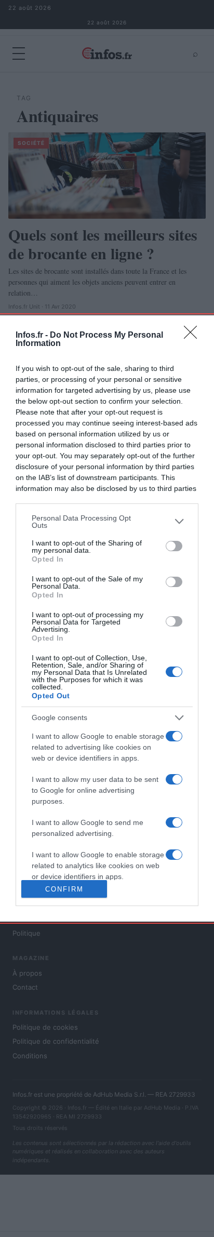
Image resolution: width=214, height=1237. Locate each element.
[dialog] (107, 618)
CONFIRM (64, 889)
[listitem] (107, 521)
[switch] (174, 546)
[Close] (194, 335)
